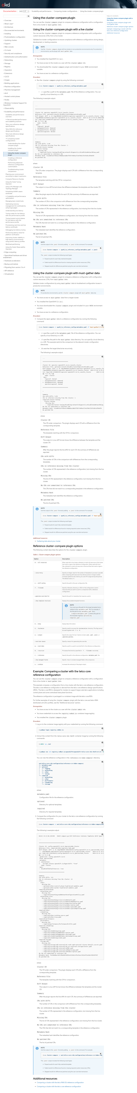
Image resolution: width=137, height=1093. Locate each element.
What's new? (9, 24)
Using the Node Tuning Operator (13, 183)
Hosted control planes (12, 96)
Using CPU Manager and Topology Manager (14, 188)
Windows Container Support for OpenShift (15, 104)
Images (7, 80)
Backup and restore (11, 264)
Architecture (9, 27)
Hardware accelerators (12, 261)
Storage (7, 63)
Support (7, 44)
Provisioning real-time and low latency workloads (16, 226)
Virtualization (9, 274)
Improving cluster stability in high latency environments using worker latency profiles (15, 239)
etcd (6, 93)
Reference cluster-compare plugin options (120, 26)
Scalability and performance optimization (16, 197)
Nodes (7, 100)
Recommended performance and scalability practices (16, 120)
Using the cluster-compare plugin (17, 154)
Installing (8, 34)
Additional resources (113, 33)
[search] (28, 16)
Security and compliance (13, 53)
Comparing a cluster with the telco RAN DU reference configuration (60, 1082)
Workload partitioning (13, 244)
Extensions (8, 73)
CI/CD (7, 77)
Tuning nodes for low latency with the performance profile (15, 214)
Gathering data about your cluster (48, 541)
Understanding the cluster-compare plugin (17, 144)
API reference (9, 271)
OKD (21, 11)
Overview (8, 20)
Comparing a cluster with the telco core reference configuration (59, 1086)
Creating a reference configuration (15, 159)
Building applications (12, 83)
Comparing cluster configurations (65, 11)
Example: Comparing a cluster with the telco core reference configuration (119, 30)
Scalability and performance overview (15, 116)
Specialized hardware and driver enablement (15, 256)
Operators (8, 70)
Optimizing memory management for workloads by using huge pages (16, 206)
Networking (9, 60)
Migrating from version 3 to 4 (15, 267)
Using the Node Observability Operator (15, 248)
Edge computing (10, 252)
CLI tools (8, 50)
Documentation (9, 11)
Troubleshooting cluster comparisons (16, 170)
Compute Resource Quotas (15, 179)
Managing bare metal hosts (15, 201)
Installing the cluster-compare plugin (15, 149)
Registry (7, 67)
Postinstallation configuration (15, 37)
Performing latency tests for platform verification (15, 234)
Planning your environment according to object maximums (16, 175)
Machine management (12, 90)
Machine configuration (12, 87)
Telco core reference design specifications (15, 125)
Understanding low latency (14, 211)
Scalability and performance (41, 11)
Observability (9, 108)
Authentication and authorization (16, 57)
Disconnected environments (14, 30)
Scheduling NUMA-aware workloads (14, 192)
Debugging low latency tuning (15, 230)
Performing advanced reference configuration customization (16, 165)
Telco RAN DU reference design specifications (14, 130)
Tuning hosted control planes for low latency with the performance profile (15, 220)
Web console (9, 47)
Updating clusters (11, 40)
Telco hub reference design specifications (15, 135)
